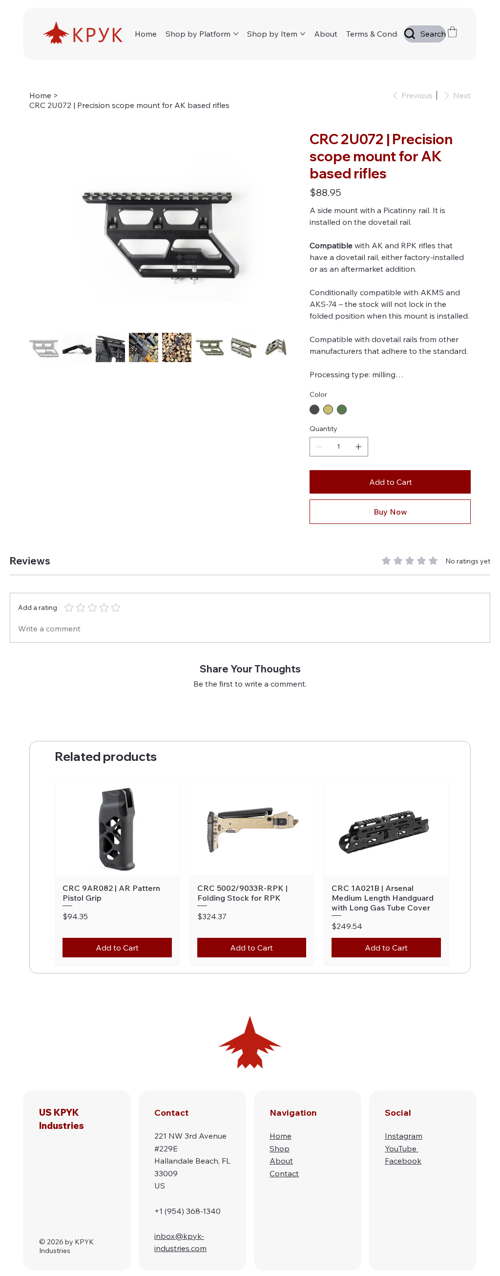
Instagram (403, 1136)
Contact (284, 1173)
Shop (280, 1148)
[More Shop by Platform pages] (235, 33)
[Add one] (358, 446)
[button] (452, 31)
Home (281, 1136)
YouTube (401, 1148)
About (281, 1161)
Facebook (403, 1161)
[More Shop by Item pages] (302, 33)
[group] (252, 873)
